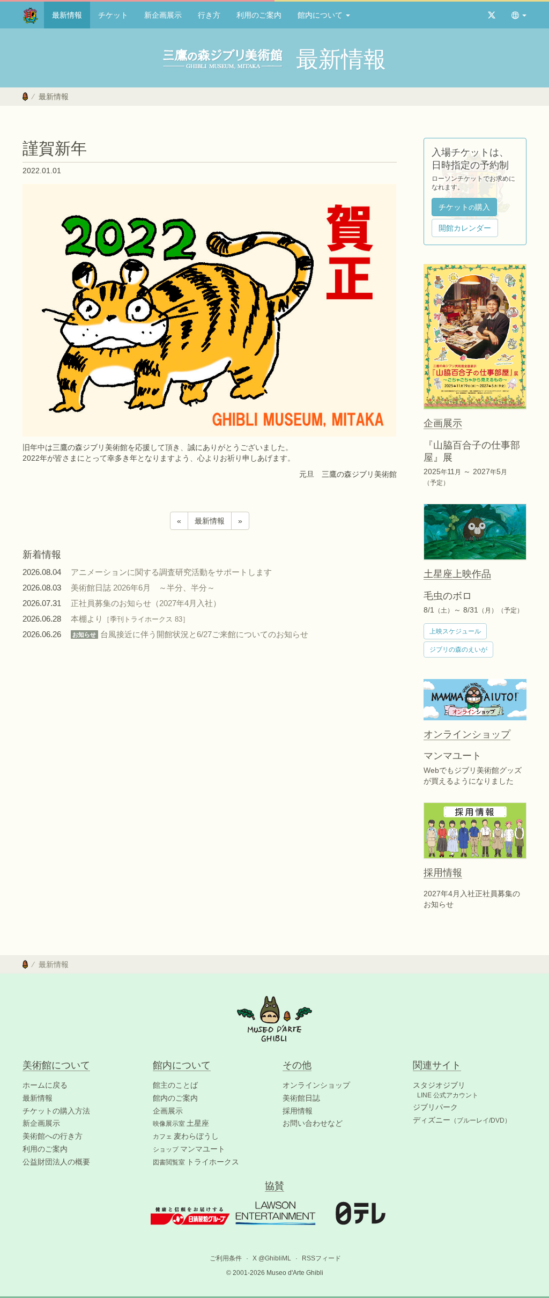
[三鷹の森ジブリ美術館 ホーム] (31, 15)
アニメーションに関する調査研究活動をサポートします (171, 572)
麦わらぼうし (186, 1136)
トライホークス (196, 1161)
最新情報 (67, 15)
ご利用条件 (226, 1258)
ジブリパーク (435, 1107)
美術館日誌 (301, 1098)
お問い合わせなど (313, 1123)
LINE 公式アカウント (447, 1095)
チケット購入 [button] (464, 207)
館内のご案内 (175, 1098)
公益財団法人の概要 (56, 1161)
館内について (321, 15)
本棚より (130, 618)
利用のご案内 (258, 15)
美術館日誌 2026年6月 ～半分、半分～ (143, 587)
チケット (113, 15)
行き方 (209, 15)
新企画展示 (163, 15)
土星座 (181, 1123)
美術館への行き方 (53, 1136)
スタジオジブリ (439, 1085)
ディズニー (462, 1120)
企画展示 (168, 1111)
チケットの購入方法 (56, 1111)
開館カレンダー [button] (465, 228)
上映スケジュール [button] (455, 631)
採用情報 (298, 1111)
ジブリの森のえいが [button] (458, 649)
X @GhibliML (272, 1258)
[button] (519, 15)
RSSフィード (321, 1258)
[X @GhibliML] (491, 15)
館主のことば (175, 1085)
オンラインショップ (316, 1085)
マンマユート (189, 1149)
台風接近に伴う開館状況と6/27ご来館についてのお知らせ (190, 634)
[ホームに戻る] (25, 96)
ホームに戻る (45, 1085)
